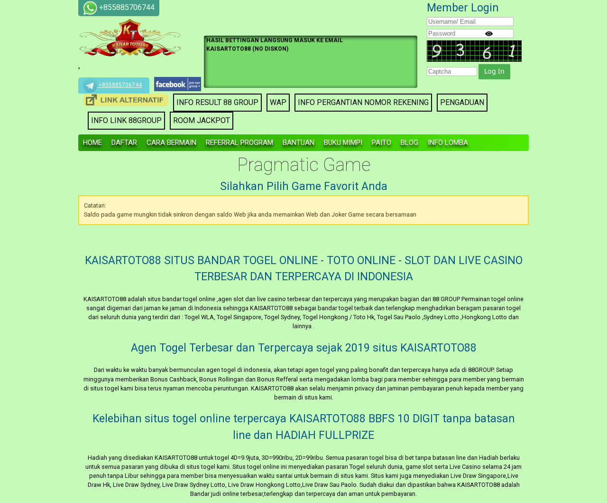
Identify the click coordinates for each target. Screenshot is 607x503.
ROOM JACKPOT (201, 120)
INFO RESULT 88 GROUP (217, 102)
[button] (494, 71)
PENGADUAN (462, 102)
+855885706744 (119, 85)
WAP (278, 102)
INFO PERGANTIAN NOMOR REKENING (363, 102)
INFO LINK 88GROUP (126, 120)
